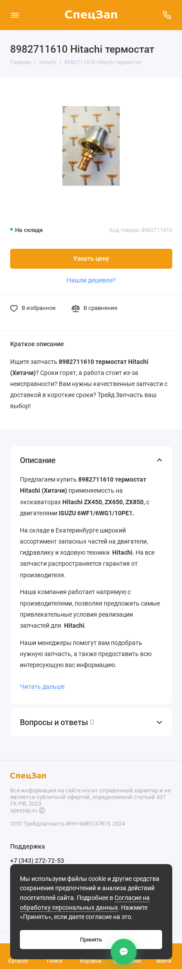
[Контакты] (123, 952)
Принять (91, 939)
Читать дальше (42, 686)
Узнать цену (91, 259)
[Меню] (15, 15)
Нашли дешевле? (91, 280)
